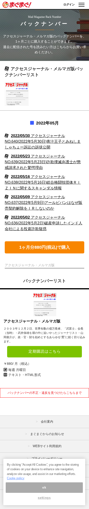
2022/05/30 (43, 141)
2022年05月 (47, 123)
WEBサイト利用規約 (47, 446)
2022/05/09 (43, 202)
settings (44, 497)
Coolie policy (15, 478)
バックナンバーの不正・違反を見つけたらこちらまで (45, 393)
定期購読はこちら (44, 351)
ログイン (69, 4)
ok (44, 487)
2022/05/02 (43, 223)
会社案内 (47, 421)
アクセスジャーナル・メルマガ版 (32, 321)
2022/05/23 (43, 162)
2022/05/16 (43, 182)
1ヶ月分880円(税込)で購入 (44, 247)
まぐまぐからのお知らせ (47, 434)
